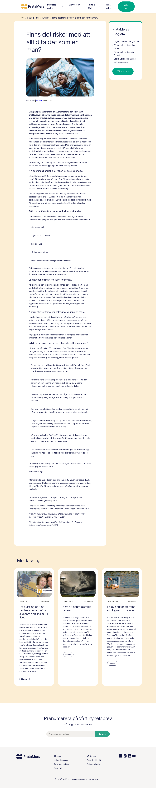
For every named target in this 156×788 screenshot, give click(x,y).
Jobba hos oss (61, 760)
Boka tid (126, 6)
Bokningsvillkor (94, 779)
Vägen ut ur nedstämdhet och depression (124, 60)
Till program (123, 71)
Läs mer (24, 679)
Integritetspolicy (78, 779)
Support (58, 768)
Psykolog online (51, 6)
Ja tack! (102, 734)
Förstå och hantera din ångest (123, 53)
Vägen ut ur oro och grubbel (125, 41)
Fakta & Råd (33, 18)
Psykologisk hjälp (94, 760)
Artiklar (45, 18)
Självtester (74, 5)
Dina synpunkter (61, 764)
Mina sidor (108, 6)
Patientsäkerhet (94, 764)
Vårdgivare (91, 756)
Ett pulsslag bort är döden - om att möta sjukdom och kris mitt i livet (34, 612)
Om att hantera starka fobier (77, 608)
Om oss (57, 756)
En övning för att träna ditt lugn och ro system (121, 608)
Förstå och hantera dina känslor (123, 46)
